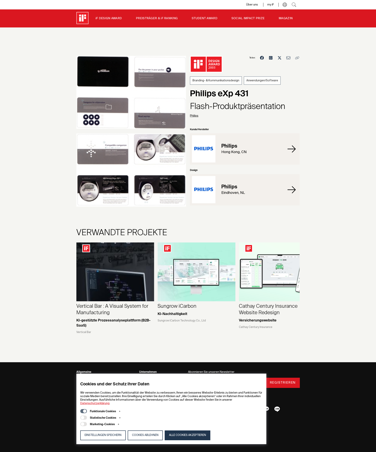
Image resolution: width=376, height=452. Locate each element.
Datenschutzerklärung (94, 403)
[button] (285, 4)
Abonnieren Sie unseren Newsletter (211, 372)
